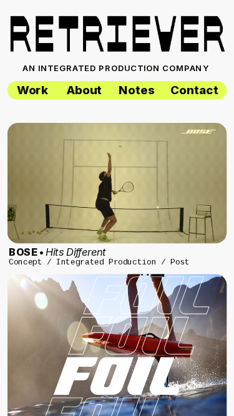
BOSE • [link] (57, 252)
